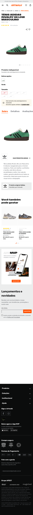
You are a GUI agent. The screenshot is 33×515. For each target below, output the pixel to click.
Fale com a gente (8, 460)
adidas (16, 10)
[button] (7, 5)
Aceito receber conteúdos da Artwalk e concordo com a (17, 316)
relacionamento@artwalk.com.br (11, 471)
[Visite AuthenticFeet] (14, 485)
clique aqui (25, 104)
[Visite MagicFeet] (27, 485)
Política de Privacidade (13, 317)
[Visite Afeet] (3, 485)
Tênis (2, 10)
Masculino (9, 10)
